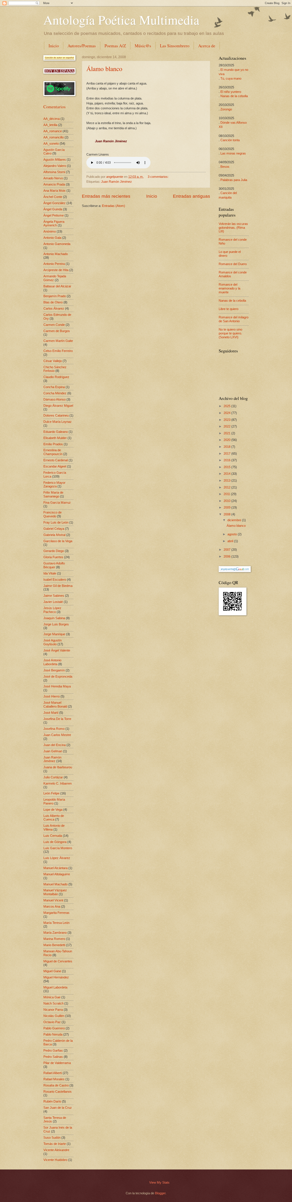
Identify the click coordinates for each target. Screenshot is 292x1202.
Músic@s (143, 46)
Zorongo (226, 109)
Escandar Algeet (54, 466)
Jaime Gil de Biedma (57, 586)
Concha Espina (54, 387)
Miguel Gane (52, 971)
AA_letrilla (50, 125)
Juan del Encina (54, 745)
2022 (227, 426)
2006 (227, 556)
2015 (227, 467)
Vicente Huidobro (55, 1160)
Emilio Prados (53, 444)
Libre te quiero (228, 309)
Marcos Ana (51, 906)
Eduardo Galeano (55, 431)
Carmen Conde (54, 324)
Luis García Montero (57, 848)
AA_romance (52, 131)
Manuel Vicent (53, 900)
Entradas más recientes (106, 196)
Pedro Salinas (53, 1056)
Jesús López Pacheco (52, 610)
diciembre (234, 520)
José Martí (50, 712)
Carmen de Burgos (56, 331)
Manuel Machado (55, 884)
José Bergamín (54, 670)
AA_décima (51, 118)
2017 (227, 453)
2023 (227, 419)
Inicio (54, 46)
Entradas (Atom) (113, 206)
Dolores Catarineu (56, 415)
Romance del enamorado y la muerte (229, 288)
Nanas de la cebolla (234, 96)
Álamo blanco (104, 68)
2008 (227, 514)
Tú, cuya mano (230, 78)
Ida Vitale (49, 573)
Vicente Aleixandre (56, 1150)
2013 (227, 480)
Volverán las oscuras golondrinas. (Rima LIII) (233, 227)
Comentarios (54, 107)
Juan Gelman (52, 751)
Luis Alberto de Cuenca (53, 817)
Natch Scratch (53, 1003)
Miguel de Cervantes (57, 961)
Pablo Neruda (52, 1034)
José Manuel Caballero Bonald (55, 704)
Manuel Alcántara (55, 868)
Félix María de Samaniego (53, 494)
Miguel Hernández (56, 977)
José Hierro (51, 696)
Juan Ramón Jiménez (116, 181)
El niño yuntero (230, 91)
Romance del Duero (233, 264)
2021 (227, 433)
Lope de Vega (52, 809)
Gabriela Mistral (54, 535)
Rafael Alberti (52, 1073)
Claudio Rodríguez (56, 377)
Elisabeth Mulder (55, 438)
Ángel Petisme (53, 215)
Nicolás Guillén (53, 1016)
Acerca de (206, 46)
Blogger (160, 1193)
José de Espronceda (57, 676)
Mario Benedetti (54, 945)
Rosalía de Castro (56, 1085)
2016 (227, 460)
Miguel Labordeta (55, 987)
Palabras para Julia (233, 180)
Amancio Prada (54, 184)
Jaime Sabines (53, 595)
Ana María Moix (54, 190)
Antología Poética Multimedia (121, 19)
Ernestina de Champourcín (52, 452)
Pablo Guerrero (54, 1028)
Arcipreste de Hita (55, 270)
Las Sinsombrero (174, 46)
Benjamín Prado (54, 296)
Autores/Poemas (82, 46)
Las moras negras (233, 153)
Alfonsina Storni (54, 172)
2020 (227, 440)
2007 (227, 549)
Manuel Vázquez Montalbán (55, 892)
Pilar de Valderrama (57, 1063)
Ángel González (54, 203)
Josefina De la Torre (57, 719)
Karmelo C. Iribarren (57, 783)
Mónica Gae (51, 997)
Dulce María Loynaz (57, 421)
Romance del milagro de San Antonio (233, 319)
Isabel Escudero (54, 579)
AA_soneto (51, 143)
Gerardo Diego (53, 551)
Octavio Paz (52, 1022)
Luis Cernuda (52, 835)
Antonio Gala (52, 237)
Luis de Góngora (54, 842)
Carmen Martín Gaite (58, 341)
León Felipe (51, 793)
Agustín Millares (54, 159)
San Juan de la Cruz (57, 1107)
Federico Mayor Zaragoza (54, 484)
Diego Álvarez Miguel (58, 405)
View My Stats (159, 1182)
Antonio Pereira (54, 264)
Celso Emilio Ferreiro (58, 351)
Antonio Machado (55, 254)
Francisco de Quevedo (52, 514)
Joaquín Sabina (54, 618)
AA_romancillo (53, 137)
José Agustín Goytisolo (52, 642)
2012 (227, 487)
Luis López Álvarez (56, 858)
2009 (227, 507)
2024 (227, 413)
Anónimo (49, 231)
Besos (224, 166)
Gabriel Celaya (53, 528)
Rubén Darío (52, 1101)
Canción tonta (230, 140)
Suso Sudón (51, 1137)
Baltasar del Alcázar (57, 286)
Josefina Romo (54, 728)
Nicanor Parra (53, 1009)
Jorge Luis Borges (56, 624)
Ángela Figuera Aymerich (53, 223)
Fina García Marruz (57, 502)
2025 (227, 406)
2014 (227, 473)
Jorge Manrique (54, 634)
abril (230, 541)
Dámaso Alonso (54, 399)
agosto (232, 534)
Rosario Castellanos (57, 1091)
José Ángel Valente (56, 650)
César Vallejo (52, 361)
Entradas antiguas (191, 196)
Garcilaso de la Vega (57, 541)
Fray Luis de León (55, 522)
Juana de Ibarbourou (57, 767)
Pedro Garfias (53, 1050)
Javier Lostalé (53, 602)
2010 (227, 501)
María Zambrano (55, 932)
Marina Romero (54, 939)
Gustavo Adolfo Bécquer (54, 565)
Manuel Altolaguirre (56, 874)
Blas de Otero (53, 302)
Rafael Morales (54, 1079)
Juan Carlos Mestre (57, 735)
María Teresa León (56, 923)
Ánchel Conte (52, 197)
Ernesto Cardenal (55, 460)
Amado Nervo (53, 178)
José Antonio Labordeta (52, 662)
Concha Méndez (54, 393)
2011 (227, 494)
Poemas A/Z (115, 46)
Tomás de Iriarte (54, 1144)
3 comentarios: (158, 176)
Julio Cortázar (53, 777)
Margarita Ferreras (56, 912)
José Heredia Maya (57, 686)
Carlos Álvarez (53, 308)
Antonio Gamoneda (56, 244)
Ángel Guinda (52, 209)
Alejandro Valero (54, 166)
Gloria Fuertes (53, 557)
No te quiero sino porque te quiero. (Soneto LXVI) (230, 333)
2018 (227, 446)
